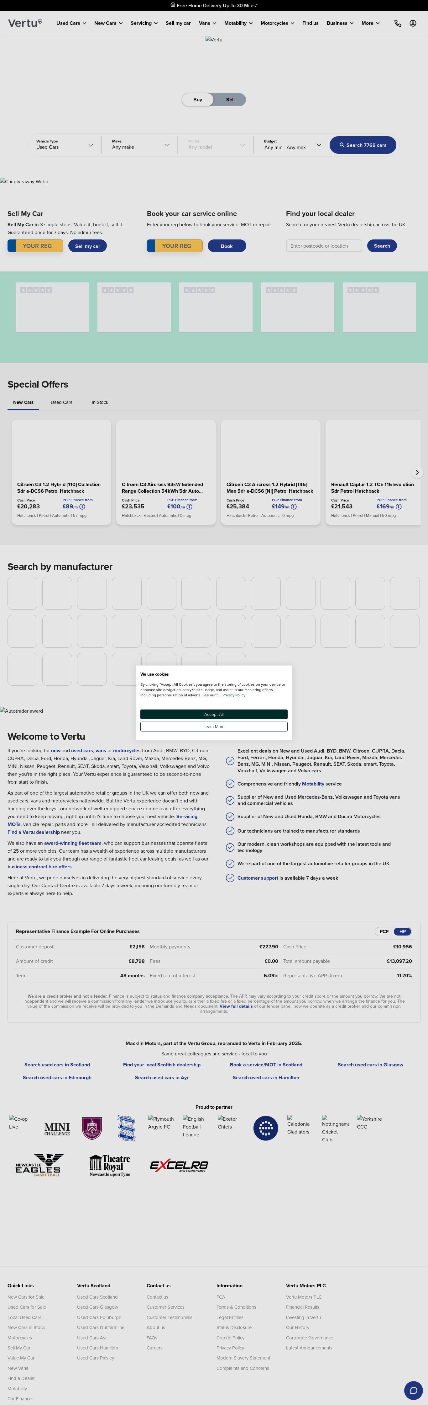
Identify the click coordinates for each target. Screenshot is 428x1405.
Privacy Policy (233, 694)
